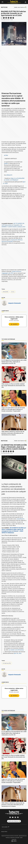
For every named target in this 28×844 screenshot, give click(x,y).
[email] (11, 18)
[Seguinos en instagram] (15, 817)
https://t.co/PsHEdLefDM (17, 178)
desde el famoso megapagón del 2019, (11, 272)
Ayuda (21, 837)
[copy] (13, 18)
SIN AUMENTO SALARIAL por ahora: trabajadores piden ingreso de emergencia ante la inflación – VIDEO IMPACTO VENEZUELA (14, 530)
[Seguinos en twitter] (10, 817)
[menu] (2, 2)
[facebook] (6, 18)
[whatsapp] (4, 18)
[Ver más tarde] (1, 18)
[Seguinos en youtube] (12, 817)
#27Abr (6, 155)
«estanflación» (20, 519)
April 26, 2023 (17, 653)
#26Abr (6, 163)
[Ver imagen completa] (25, 23)
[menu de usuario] (25, 2)
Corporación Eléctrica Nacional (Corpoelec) (12, 240)
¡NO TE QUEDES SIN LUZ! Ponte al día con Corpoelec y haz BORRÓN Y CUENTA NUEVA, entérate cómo (13, 225)
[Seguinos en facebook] (18, 817)
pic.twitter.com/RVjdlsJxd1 (11, 180)
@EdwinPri (9, 175)
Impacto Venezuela (14, 303)
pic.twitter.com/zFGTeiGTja (16, 650)
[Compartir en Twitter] (8, 18)
